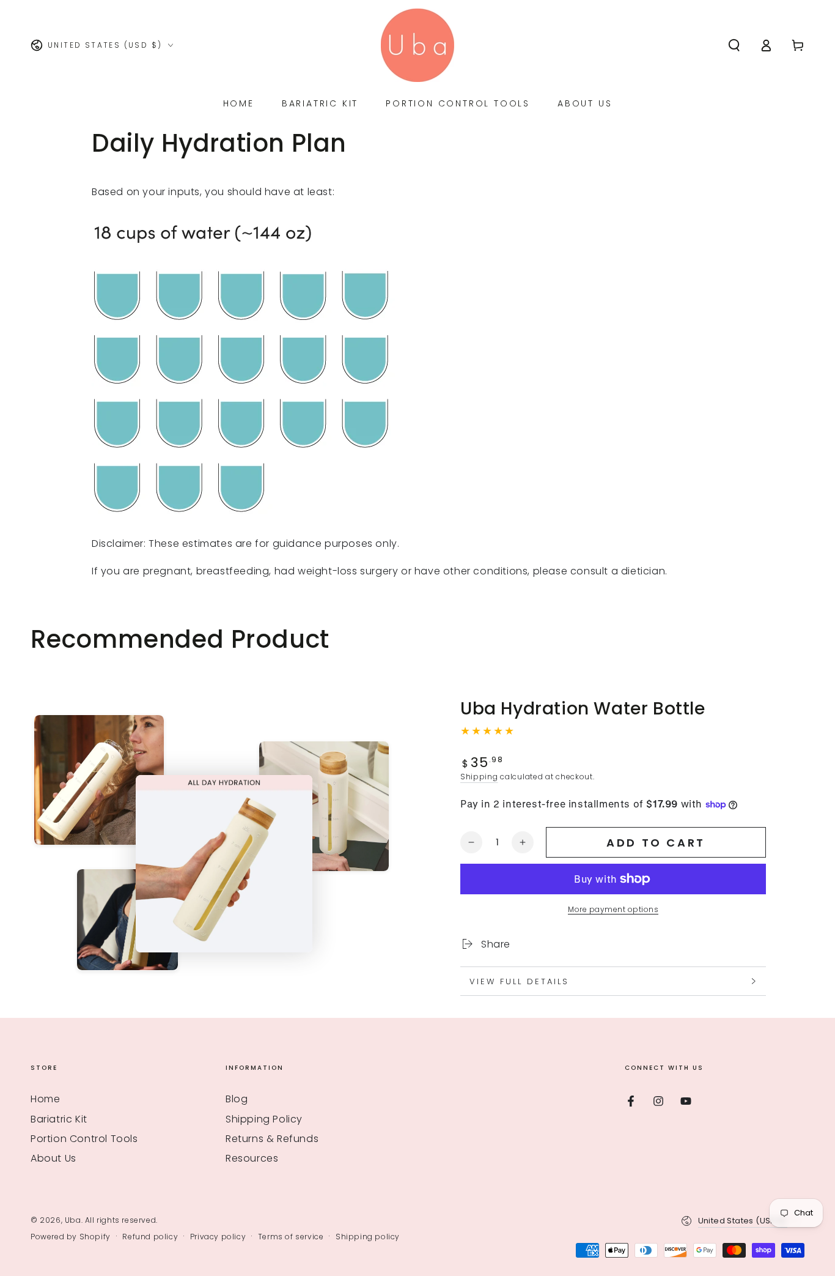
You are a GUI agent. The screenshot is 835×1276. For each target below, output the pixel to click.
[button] (734, 45)
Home (45, 1099)
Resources (252, 1158)
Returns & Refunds (272, 1139)
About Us (53, 1158)
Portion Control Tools (84, 1139)
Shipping (479, 776)
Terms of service (291, 1237)
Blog (237, 1099)
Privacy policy (218, 1237)
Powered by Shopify (71, 1237)
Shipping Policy (264, 1119)
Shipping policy (368, 1237)
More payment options (613, 909)
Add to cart (655, 842)
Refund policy (150, 1237)
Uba (73, 1220)
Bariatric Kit (59, 1119)
